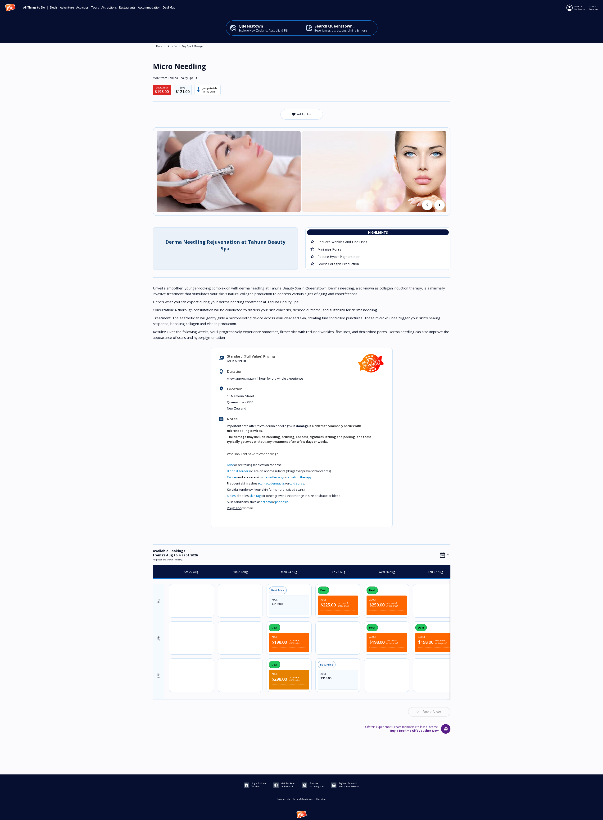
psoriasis (281, 502)
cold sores (296, 483)
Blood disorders (238, 471)
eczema (266, 502)
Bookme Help (283, 799)
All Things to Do (34, 7)
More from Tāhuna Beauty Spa (176, 78)
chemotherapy (272, 477)
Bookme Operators (593, 7)
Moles (231, 496)
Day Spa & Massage (192, 46)
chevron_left (427, 205)
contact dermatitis (272, 483)
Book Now (431, 712)
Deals (54, 7)
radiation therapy (299, 477)
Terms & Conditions (303, 799)
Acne (230, 465)
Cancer (232, 477)
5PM (158, 675)
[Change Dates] (444, 555)
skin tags (255, 496)
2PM (158, 638)
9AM (158, 601)
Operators (321, 799)
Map (172, 7)
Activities (172, 46)
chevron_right (439, 205)
